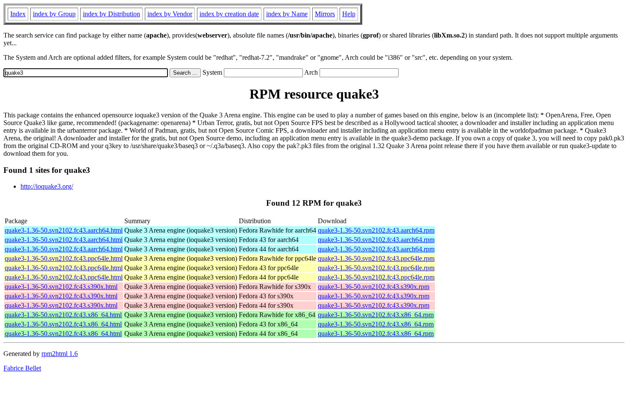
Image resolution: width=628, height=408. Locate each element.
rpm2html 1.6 (59, 353)
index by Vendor (169, 13)
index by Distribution (111, 13)
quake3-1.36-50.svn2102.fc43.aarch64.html (64, 230)
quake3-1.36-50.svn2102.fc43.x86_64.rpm (376, 314)
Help (348, 13)
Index (18, 13)
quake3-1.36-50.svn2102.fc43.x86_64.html (63, 314)
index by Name (287, 13)
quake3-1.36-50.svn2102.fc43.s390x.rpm (373, 286)
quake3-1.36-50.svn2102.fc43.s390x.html (61, 286)
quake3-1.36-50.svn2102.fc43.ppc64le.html (64, 258)
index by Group (54, 13)
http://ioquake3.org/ (47, 186)
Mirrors (325, 13)
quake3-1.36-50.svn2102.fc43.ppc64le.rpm (376, 258)
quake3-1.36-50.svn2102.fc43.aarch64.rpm (376, 230)
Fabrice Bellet (22, 368)
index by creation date (229, 13)
